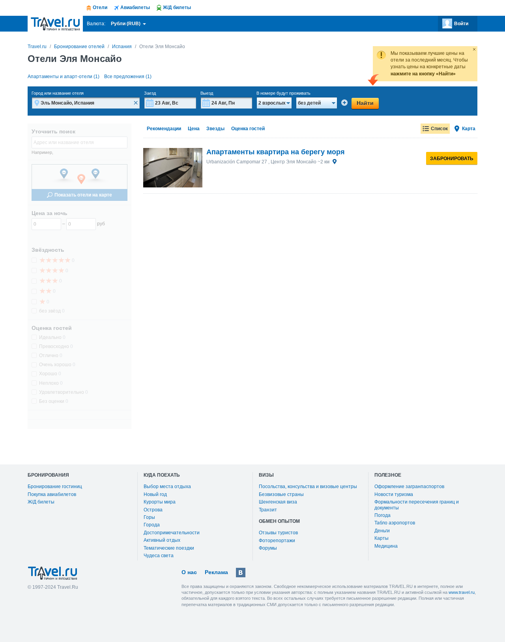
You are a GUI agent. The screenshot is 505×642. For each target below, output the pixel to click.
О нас (189, 572)
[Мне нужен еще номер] (344, 102)
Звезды (215, 128)
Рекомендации (164, 128)
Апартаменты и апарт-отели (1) (63, 76)
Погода (382, 515)
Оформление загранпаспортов (409, 486)
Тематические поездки (169, 548)
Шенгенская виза (278, 502)
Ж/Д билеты (41, 502)
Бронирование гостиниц (55, 486)
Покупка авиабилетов (52, 494)
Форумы (268, 548)
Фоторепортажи (277, 540)
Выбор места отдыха (167, 486)
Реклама (216, 572)
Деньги (382, 530)
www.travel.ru (462, 592)
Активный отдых (162, 540)
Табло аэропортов (394, 523)
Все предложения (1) (128, 76)
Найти (365, 103)
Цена (194, 128)
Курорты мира (160, 502)
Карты (381, 538)
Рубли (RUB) (126, 23)
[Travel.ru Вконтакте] (240, 572)
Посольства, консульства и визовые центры (308, 486)
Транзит (268, 510)
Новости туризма (393, 494)
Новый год (155, 494)
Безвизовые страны (281, 494)
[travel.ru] (55, 24)
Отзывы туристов (278, 532)
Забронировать (451, 158)
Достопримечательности (172, 532)
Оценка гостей (248, 128)
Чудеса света (159, 555)
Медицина (386, 546)
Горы (149, 517)
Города (152, 525)
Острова (153, 510)
